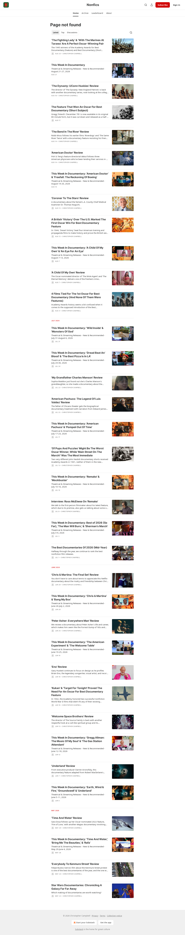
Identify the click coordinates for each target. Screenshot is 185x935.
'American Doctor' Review (67, 152)
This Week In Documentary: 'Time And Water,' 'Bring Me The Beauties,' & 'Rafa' (79, 841)
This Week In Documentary (68, 64)
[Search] (145, 5)
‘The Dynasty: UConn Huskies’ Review (75, 85)
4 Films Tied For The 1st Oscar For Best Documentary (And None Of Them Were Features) (76, 297)
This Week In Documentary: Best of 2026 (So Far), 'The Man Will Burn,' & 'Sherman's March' (79, 524)
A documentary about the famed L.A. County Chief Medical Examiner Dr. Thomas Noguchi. (78, 203)
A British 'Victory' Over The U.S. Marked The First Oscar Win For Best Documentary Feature (78, 223)
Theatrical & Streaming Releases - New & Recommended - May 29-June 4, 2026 (78, 848)
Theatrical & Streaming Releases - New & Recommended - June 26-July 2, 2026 (78, 604)
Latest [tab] (56, 32)
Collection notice (114, 915)
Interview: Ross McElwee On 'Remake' (74, 501)
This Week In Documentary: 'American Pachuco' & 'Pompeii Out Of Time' (75, 425)
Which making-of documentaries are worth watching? (76, 892)
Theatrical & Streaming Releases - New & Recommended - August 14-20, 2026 (78, 182)
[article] (92, 48)
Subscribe (163, 5)
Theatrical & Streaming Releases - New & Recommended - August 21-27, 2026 (78, 70)
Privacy (95, 915)
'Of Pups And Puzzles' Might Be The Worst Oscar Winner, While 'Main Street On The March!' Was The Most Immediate (77, 452)
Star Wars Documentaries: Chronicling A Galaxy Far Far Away (76, 887)
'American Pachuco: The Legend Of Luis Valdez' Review (76, 400)
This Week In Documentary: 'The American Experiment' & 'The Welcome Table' (77, 643)
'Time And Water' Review (66, 817)
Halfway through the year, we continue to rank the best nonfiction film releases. (77, 552)
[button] (75, 13)
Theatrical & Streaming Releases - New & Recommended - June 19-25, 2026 (78, 650)
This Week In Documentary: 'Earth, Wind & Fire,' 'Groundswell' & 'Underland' (77, 789)
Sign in (176, 5)
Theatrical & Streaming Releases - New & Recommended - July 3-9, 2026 (78, 531)
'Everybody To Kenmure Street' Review (75, 864)
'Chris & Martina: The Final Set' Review (75, 574)
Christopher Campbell (72, 54)
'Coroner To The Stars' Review (70, 198)
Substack (79, 929)
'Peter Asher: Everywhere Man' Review (75, 620)
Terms (102, 915)
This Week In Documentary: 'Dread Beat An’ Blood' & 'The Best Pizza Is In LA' (78, 354)
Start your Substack (85, 922)
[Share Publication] (151, 5)
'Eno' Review (59, 666)
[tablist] (65, 32)
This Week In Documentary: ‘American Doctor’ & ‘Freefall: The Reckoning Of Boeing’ (79, 175)
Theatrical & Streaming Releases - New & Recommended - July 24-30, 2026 (78, 361)
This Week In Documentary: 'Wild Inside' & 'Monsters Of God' (77, 329)
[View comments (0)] (72, 57)
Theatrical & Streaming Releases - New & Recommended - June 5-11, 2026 (78, 796)
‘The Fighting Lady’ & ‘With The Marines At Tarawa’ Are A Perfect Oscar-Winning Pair (77, 42)
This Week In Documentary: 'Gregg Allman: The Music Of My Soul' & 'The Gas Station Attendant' (78, 741)
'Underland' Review (63, 765)
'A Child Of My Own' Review (68, 272)
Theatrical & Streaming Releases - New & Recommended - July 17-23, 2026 (78, 432)
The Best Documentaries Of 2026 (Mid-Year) (79, 547)
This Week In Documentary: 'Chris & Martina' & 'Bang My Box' (79, 597)
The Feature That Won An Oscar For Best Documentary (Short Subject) (76, 108)
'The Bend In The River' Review (70, 131)
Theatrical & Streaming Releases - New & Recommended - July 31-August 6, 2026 (78, 336)
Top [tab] (62, 32)
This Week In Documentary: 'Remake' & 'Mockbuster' (75, 478)
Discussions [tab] (72, 32)
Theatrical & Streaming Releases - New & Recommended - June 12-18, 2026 (78, 749)
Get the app (105, 922)
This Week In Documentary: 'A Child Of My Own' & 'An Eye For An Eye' (77, 249)
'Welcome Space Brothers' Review (72, 716)
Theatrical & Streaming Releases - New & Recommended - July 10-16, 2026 (78, 485)
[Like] (53, 145)
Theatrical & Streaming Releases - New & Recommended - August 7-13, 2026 (78, 256)
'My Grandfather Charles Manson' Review (77, 377)
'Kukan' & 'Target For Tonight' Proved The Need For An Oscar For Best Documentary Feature (77, 692)
